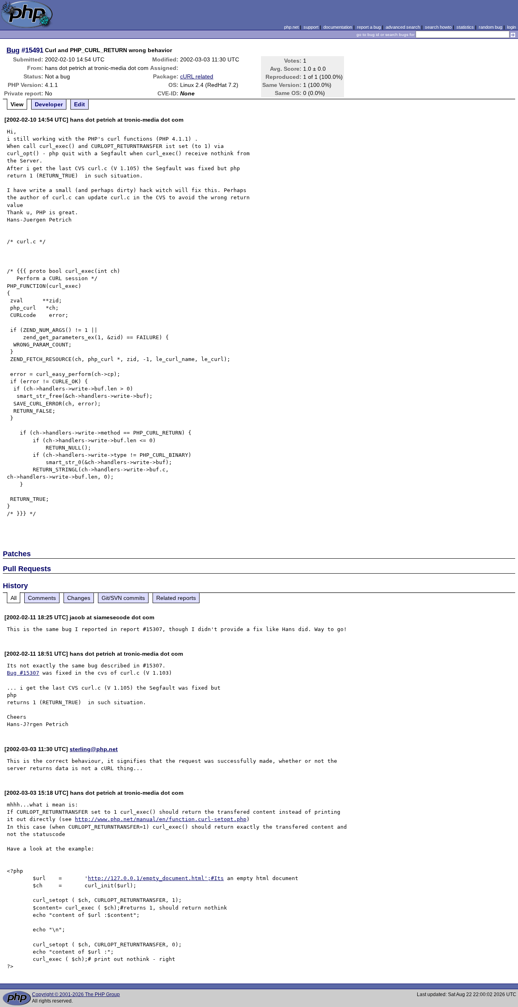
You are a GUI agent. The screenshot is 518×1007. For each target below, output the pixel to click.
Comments (42, 598)
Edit (79, 104)
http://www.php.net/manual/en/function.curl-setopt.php (160, 819)
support (311, 27)
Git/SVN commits (123, 598)
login (511, 27)
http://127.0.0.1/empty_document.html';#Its (156, 878)
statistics (465, 27)
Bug (12, 50)
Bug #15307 (23, 673)
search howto (438, 27)
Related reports (176, 598)
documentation (337, 27)
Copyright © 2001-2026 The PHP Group (76, 994)
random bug (490, 27)
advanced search (403, 27)
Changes (78, 598)
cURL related (196, 76)
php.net (291, 27)
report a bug (369, 27)
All (14, 598)
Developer (49, 104)
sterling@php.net (94, 749)
